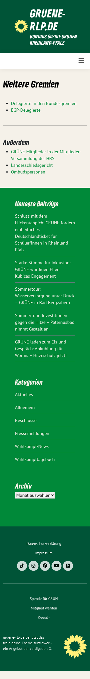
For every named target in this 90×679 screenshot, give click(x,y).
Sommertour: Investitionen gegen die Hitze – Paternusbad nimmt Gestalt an (44, 322)
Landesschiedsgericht (32, 165)
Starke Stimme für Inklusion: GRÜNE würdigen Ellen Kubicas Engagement (42, 269)
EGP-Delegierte (25, 110)
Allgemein (25, 407)
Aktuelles (24, 394)
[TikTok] (22, 566)
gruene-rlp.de (48, 20)
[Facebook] (45, 566)
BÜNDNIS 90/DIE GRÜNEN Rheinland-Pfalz (53, 39)
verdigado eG (40, 648)
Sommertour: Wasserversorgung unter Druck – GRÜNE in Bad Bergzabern (44, 295)
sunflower (42, 643)
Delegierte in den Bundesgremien (43, 103)
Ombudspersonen (28, 172)
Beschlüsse (25, 420)
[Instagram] (33, 566)
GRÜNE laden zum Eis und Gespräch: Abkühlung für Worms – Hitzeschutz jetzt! (40, 348)
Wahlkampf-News (32, 446)
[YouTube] (57, 566)
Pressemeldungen (32, 433)
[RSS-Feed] (68, 566)
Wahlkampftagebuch (35, 459)
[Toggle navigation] (81, 61)
